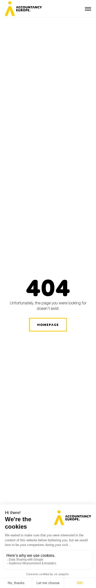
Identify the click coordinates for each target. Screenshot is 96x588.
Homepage (48, 325)
